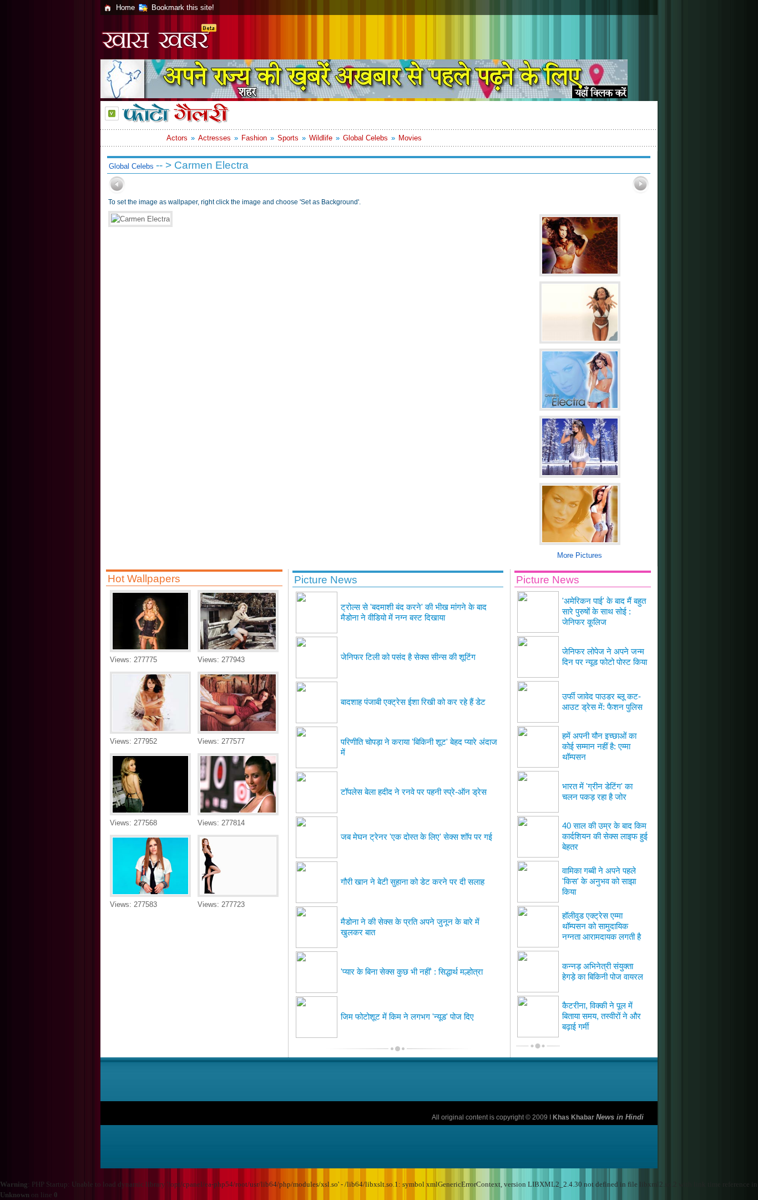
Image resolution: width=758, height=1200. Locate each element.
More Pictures (579, 555)
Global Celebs (365, 138)
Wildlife (320, 138)
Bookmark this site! (182, 7)
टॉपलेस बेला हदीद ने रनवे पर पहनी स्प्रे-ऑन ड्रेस (414, 792)
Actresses (214, 138)
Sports (288, 138)
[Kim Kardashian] (238, 813)
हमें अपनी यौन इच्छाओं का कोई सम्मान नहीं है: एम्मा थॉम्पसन (599, 747)
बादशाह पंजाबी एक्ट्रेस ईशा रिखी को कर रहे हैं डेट (413, 702)
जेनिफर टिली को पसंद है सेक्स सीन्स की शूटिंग (408, 657)
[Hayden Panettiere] (150, 813)
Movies (410, 138)
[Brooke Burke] (150, 731)
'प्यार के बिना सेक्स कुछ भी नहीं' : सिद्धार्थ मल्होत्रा (412, 971)
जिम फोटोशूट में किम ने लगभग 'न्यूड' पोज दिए (407, 1016)
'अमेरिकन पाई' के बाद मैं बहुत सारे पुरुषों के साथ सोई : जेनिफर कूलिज (604, 612)
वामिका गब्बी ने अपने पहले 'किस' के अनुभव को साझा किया (599, 881)
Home (125, 7)
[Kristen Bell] (238, 650)
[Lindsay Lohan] (238, 731)
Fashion (254, 138)
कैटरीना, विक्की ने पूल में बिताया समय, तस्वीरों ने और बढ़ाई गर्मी (601, 1016)
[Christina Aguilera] (150, 650)
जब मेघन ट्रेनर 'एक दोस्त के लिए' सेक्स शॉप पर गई (416, 837)
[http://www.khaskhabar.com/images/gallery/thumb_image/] (117, 191)
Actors (177, 138)
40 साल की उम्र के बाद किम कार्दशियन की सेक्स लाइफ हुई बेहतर (605, 836)
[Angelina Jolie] (238, 894)
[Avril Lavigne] (150, 894)
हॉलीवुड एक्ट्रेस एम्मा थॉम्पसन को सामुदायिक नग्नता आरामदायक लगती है (601, 926)
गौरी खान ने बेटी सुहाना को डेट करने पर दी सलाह (412, 882)
